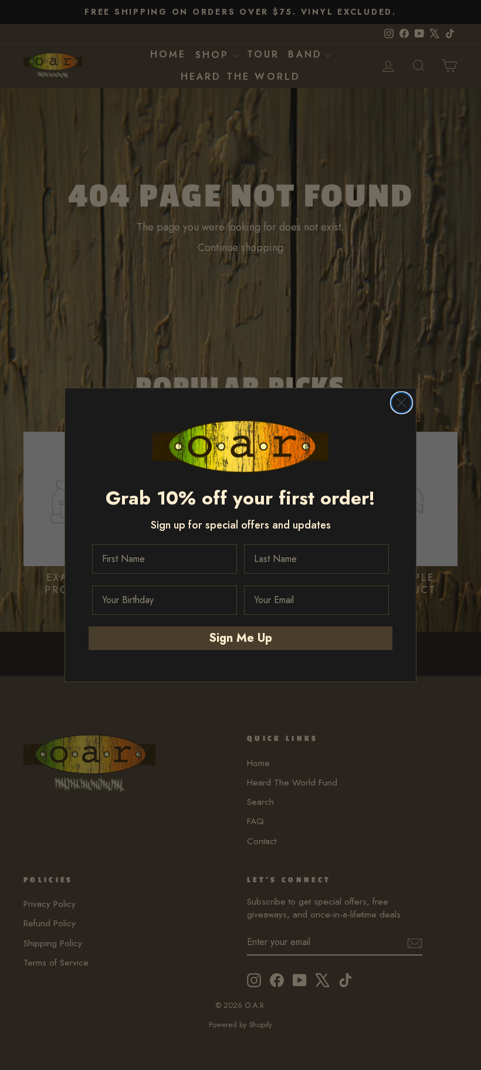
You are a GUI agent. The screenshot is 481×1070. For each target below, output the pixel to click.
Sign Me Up (240, 637)
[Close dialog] (401, 402)
